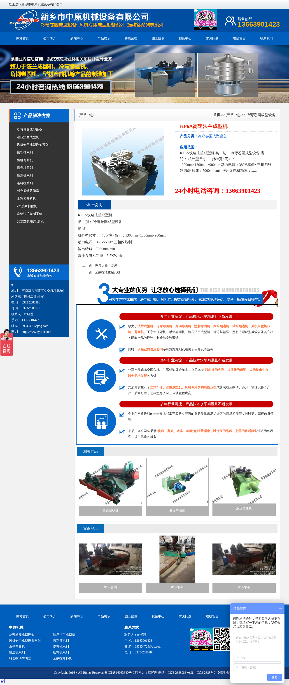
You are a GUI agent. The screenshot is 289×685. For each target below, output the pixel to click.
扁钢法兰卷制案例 (29, 214)
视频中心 (185, 38)
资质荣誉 (131, 38)
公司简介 (49, 38)
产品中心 (86, 115)
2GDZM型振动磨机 (30, 221)
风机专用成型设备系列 (33, 145)
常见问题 (212, 38)
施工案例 (158, 38)
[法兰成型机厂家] (87, 29)
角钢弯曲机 (25, 160)
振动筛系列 (25, 152)
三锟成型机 (110, 510)
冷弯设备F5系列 (106, 265)
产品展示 (104, 38)
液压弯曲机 (177, 510)
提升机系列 (25, 168)
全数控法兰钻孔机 (107, 272)
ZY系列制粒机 (27, 206)
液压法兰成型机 (28, 137)
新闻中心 (76, 38)
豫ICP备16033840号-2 (119, 672)
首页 (216, 115)
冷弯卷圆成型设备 (29, 129)
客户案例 (110, 587)
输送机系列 (25, 175)
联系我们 (266, 38)
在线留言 (239, 38)
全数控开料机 (26, 198)
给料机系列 (25, 183)
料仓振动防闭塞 (28, 191)
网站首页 (22, 38)
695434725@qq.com (35, 326)
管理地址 (225, 672)
